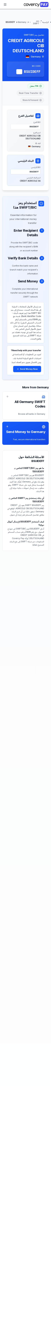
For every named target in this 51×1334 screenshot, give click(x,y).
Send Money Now (29, 369)
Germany (22, 22)
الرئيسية (45, 22)
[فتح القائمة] (5, 4)
